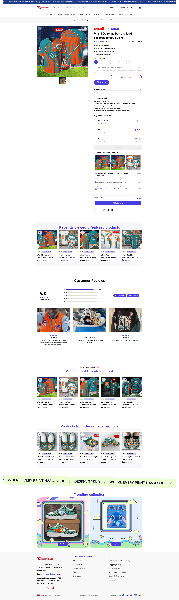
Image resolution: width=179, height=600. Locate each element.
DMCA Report (57, 595)
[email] (53, 574)
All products (76, 20)
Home (69, 20)
